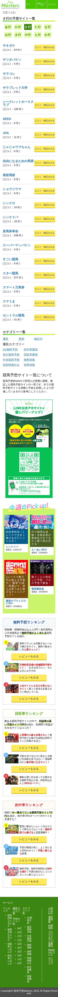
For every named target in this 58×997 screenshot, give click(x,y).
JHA (6, 133)
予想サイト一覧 (31, 13)
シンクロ (9, 203)
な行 (48, 27)
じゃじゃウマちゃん (17, 147)
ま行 (18, 34)
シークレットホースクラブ (18, 103)
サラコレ (9, 73)
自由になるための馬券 (18, 161)
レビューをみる (29, 656)
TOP (28, 4)
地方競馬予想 (11, 354)
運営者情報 (50, 919)
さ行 (28, 27)
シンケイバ (10, 217)
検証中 (38, 338)
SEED (7, 119)
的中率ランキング (10, 959)
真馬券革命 (10, 231)
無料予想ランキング (10, 934)
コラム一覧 (41, 13)
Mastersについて (51, 952)
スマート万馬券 (13, 287)
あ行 (8, 27)
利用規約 (50, 926)
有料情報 (29, 364)
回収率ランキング (10, 947)
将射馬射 (9, 175)
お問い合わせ (50, 910)
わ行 (48, 34)
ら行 (38, 34)
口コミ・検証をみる (44, 47)
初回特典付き (11, 364)
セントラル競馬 (13, 315)
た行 (38, 27)
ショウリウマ (12, 189)
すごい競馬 (10, 259)
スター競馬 (10, 273)
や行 (28, 34)
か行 (18, 27)
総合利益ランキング (10, 920)
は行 (8, 34)
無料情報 (29, 359)
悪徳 (21, 338)
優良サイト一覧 (41, 4)
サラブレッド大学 (15, 87)
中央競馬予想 (11, 359)
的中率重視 (31, 349)
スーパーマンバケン (17, 245)
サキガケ (9, 45)
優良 (5, 338)
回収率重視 (31, 354)
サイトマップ (50, 960)
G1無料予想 (10, 349)
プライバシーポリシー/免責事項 (51, 938)
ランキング (52, 4)
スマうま (9, 301)
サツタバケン (12, 59)
